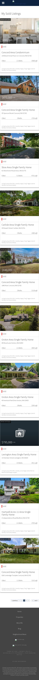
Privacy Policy (25, 651)
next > (36, 600)
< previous (15, 600)
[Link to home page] (19, 3)
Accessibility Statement (13, 653)
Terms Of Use (12, 651)
